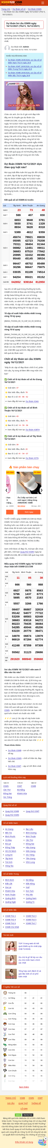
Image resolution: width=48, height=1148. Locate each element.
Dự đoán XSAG (32, 401)
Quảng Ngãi (10, 902)
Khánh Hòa (22, 793)
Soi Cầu (11, 1103)
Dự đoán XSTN (32, 458)
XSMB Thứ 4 (10, 919)
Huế (27, 887)
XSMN (7, 710)
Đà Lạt (8, 843)
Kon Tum (30, 891)
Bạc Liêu (29, 829)
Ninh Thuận (10, 894)
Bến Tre (8, 832)
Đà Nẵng (21, 789)
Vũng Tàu (9, 865)
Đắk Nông (30, 883)
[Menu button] (43, 2)
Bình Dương (31, 832)
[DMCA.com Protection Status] (24, 1115)
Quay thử (23, 1103)
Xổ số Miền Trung (11, 874)
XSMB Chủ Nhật (12, 927)
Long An (9, 854)
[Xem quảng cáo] (42, 1142)
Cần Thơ (6, 789)
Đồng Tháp (10, 847)
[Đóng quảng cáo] (46, 1139)
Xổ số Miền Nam (10, 823)
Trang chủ (10, 1098)
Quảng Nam (31, 898)
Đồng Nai (7, 793)
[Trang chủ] (11, 2)
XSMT (19, 786)
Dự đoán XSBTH (33, 429)
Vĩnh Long (30, 862)
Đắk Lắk (8, 883)
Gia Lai (8, 887)
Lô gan (24, 1108)
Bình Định (9, 880)
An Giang (9, 829)
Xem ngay (18, 512)
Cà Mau (8, 840)
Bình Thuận (31, 836)
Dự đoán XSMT (14, 766)
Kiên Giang (30, 851)
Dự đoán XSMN (15, 758)
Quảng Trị (30, 902)
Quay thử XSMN (27, 551)
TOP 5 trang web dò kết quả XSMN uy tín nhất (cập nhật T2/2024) (30, 946)
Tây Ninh (9, 858)
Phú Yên (29, 894)
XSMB (33, 786)
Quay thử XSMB (12, 811)
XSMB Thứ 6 (10, 923)
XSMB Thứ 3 (31, 916)
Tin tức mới (8, 935)
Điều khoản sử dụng (24, 1142)
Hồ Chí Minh (10, 851)
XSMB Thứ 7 (31, 923)
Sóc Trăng (7, 797)
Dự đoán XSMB (14, 750)
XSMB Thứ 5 (31, 919)
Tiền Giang (30, 858)
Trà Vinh (8, 862)
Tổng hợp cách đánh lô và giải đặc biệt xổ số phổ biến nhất (30, 974)
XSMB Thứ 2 (10, 916)
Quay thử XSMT (32, 811)
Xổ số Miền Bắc (10, 910)
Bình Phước (10, 836)
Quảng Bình (10, 898)
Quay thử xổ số (10, 805)
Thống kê (36, 1103)
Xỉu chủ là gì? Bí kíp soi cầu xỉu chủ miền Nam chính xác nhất (30, 960)
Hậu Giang (30, 847)
